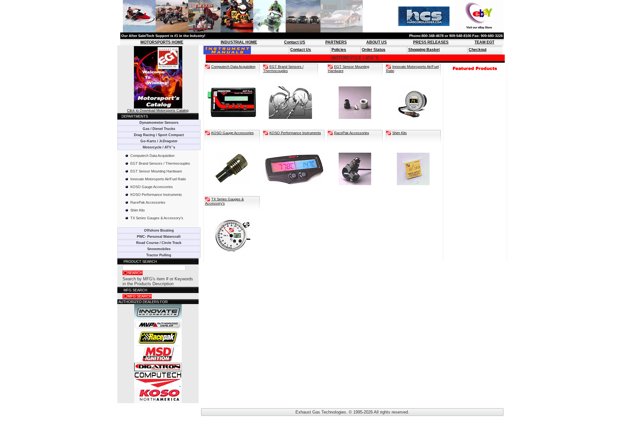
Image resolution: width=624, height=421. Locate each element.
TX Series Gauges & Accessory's (156, 218)
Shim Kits (137, 210)
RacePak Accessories (147, 202)
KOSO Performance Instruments (156, 195)
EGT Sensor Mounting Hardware (156, 171)
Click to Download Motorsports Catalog (157, 110)
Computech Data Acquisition (152, 156)
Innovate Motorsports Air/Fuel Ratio (158, 179)
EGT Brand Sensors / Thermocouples (160, 163)
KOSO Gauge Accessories (151, 187)
